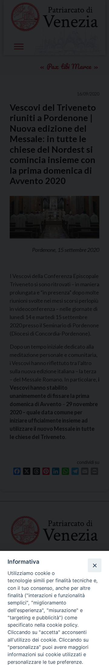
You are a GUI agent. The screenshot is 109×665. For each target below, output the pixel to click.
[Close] (94, 565)
